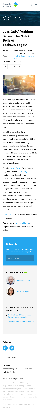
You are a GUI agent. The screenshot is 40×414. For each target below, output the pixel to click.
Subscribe (12, 357)
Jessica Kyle (24, 171)
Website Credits (9, 372)
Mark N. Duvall (20, 56)
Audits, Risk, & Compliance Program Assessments (19, 316)
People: (6, 56)
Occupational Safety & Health (21, 321)
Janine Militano (22, 223)
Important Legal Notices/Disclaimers (18, 369)
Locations (6, 365)
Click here (7, 214)
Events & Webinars (13, 18)
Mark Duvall (16, 168)
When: (5, 50)
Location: (6, 61)
